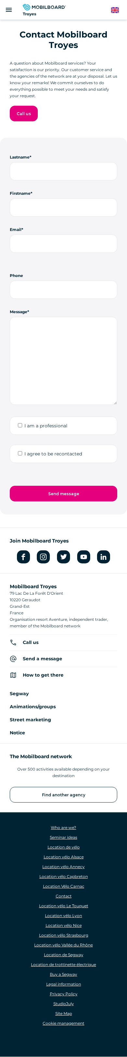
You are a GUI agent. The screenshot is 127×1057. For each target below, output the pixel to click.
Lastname (20, 157)
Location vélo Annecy (63, 866)
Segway (19, 694)
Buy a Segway (63, 974)
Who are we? (63, 827)
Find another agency (63, 794)
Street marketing (30, 720)
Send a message (42, 659)
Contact (64, 896)
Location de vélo (64, 847)
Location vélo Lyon (63, 915)
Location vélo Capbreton (63, 876)
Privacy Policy (64, 993)
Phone (16, 275)
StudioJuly (63, 1003)
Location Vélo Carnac (63, 886)
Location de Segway (63, 954)
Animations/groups (33, 707)
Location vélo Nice (64, 925)
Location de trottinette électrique (63, 964)
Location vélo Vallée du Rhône (63, 944)
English (118, 10)
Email (15, 229)
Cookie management (63, 1023)
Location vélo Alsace (64, 856)
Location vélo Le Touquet (63, 905)
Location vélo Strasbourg (63, 935)
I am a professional (45, 426)
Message (18, 311)
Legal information (63, 984)
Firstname (20, 193)
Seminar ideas (63, 837)
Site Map (63, 1013)
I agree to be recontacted (53, 454)
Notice (17, 733)
